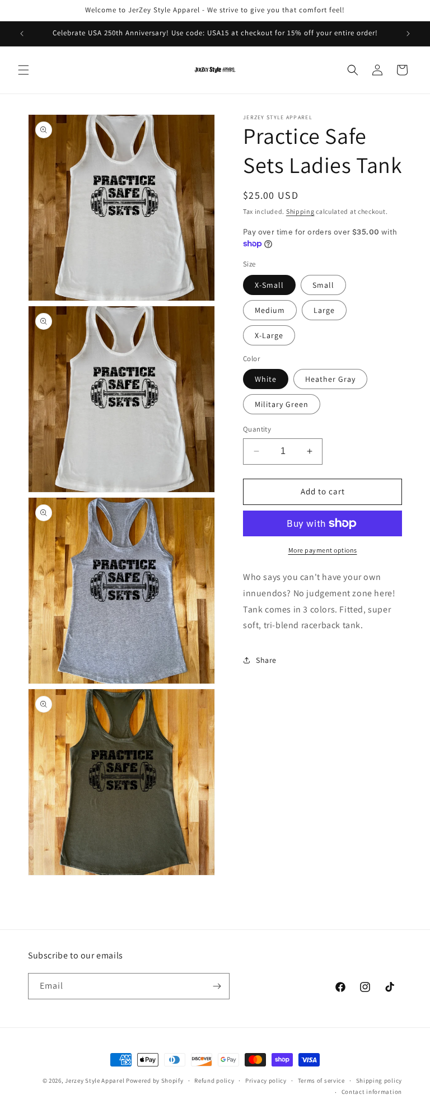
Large (324, 310)
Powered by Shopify (155, 1080)
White (266, 379)
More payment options (322, 550)
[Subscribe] (216, 986)
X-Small (269, 285)
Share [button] (266, 660)
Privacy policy (266, 1080)
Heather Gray (330, 379)
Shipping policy (379, 1080)
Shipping (300, 211)
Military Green (282, 404)
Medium (270, 310)
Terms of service (321, 1080)
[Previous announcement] (22, 33)
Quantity (257, 429)
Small (323, 285)
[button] (23, 70)
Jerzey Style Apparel (94, 1080)
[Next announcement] (408, 33)
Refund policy (214, 1080)
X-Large (269, 335)
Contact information (372, 1092)
